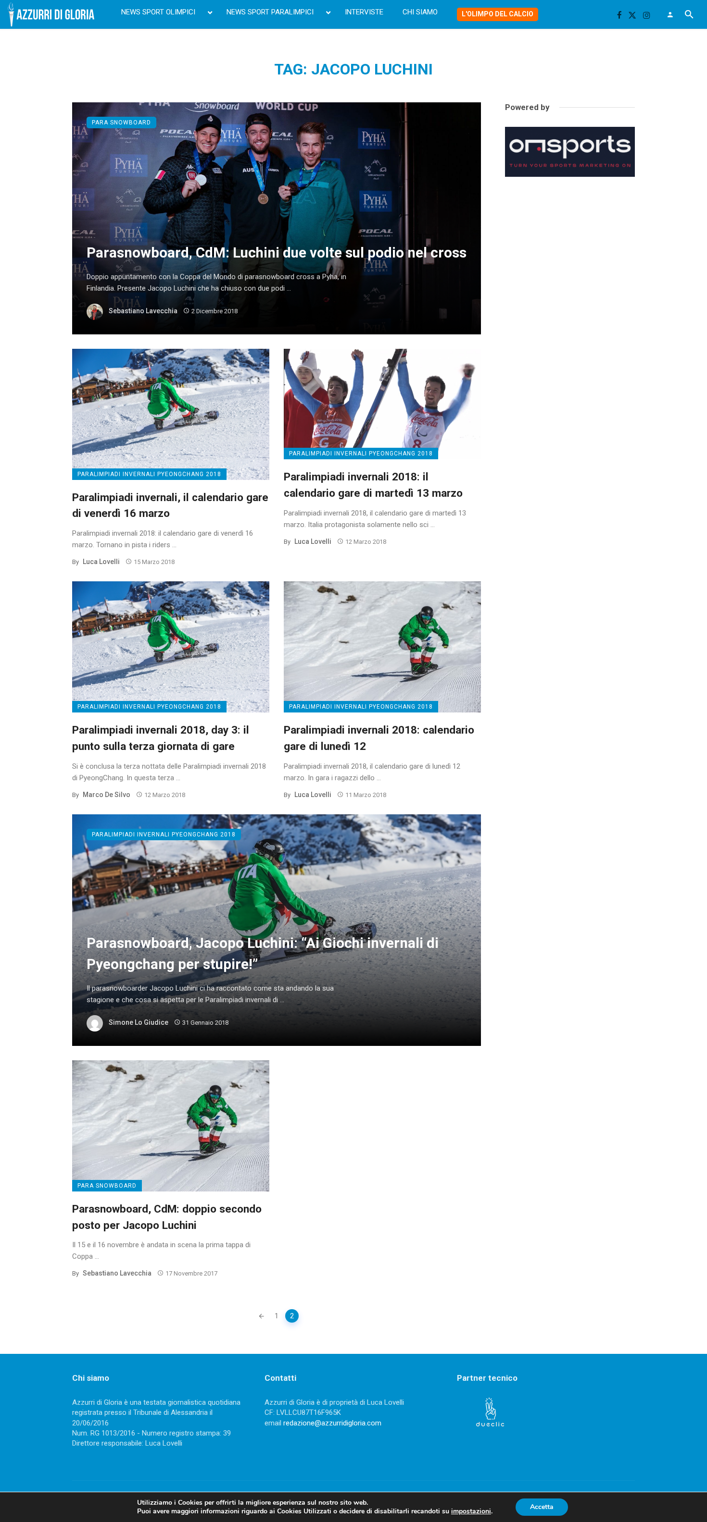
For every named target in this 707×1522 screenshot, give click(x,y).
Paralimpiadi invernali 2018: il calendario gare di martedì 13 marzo (373, 484)
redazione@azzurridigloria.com (332, 1423)
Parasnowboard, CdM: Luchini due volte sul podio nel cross (277, 253)
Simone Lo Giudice (138, 1022)
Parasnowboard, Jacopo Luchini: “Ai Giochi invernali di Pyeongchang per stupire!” (263, 953)
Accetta (542, 1506)
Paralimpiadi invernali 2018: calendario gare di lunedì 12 (379, 738)
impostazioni (471, 1511)
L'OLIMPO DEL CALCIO (497, 14)
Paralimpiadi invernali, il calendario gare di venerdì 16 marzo (170, 505)
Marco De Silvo (106, 794)
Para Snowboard (121, 122)
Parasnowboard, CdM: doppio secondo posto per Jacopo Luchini (167, 1217)
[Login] (670, 14)
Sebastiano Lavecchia (143, 311)
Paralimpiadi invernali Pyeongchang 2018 (149, 474)
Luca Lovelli (101, 561)
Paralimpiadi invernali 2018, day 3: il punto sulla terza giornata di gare (160, 738)
